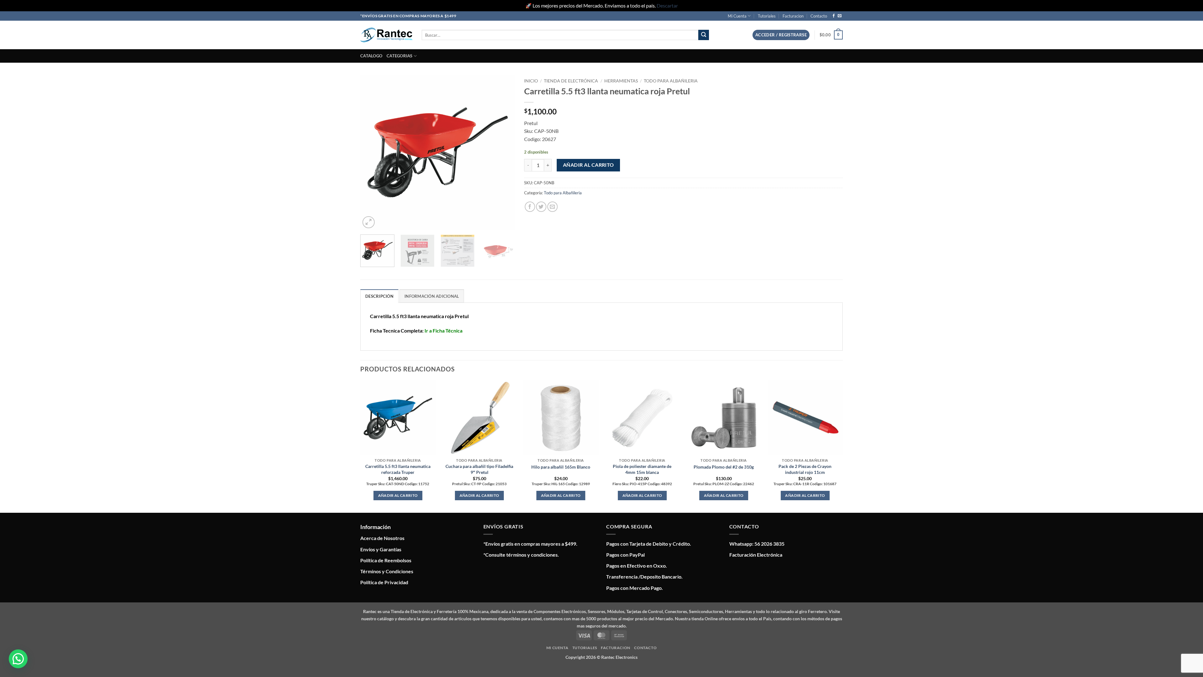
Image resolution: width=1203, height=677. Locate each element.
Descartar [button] (667, 5)
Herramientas (621, 80)
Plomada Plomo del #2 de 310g (724, 467)
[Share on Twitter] (541, 207)
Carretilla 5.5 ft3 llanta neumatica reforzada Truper (397, 469)
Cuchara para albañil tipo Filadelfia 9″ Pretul (479, 469)
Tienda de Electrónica (571, 80)
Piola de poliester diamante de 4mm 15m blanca (642, 469)
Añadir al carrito (588, 165)
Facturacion (793, 15)
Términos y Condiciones (386, 571)
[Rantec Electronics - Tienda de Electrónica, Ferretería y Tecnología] (386, 35)
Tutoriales (767, 15)
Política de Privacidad (384, 582)
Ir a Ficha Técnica (443, 330)
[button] (781, 35)
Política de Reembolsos (385, 560)
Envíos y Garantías (380, 549)
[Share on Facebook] (530, 207)
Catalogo (371, 55)
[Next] (503, 152)
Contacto (818, 15)
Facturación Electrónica (755, 555)
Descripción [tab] (379, 296)
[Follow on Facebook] (834, 16)
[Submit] (703, 35)
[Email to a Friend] (552, 207)
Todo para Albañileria (671, 80)
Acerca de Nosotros (382, 538)
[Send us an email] (839, 16)
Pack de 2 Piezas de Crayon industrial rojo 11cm (805, 469)
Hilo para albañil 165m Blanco (560, 467)
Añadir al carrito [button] (398, 495)
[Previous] (371, 152)
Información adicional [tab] (431, 296)
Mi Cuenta (737, 15)
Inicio (531, 80)
